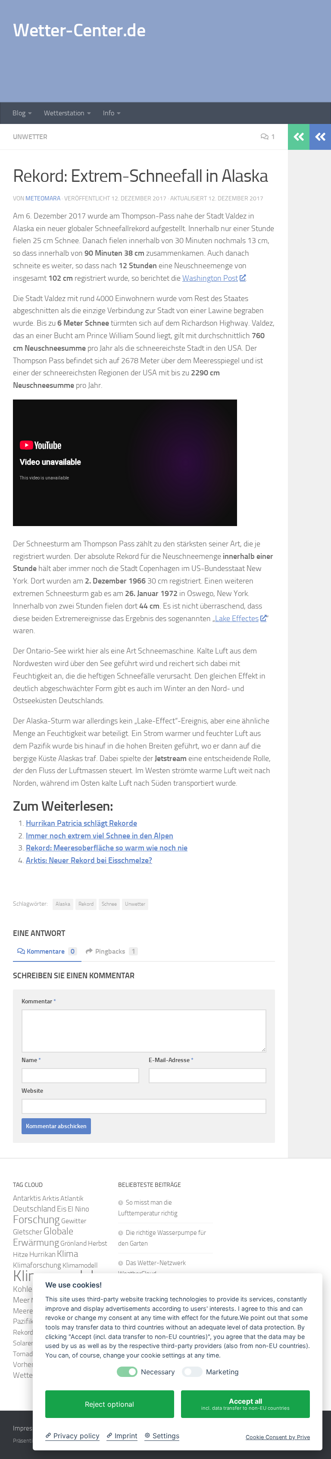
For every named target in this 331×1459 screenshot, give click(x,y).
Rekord (86, 904)
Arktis (50, 1198)
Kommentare (51, 951)
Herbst (97, 1243)
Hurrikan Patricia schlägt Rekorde (81, 823)
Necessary (158, 1372)
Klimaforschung (37, 1265)
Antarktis (27, 1198)
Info (108, 113)
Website (32, 1090)
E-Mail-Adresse (171, 1060)
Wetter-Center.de (79, 30)
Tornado (24, 1354)
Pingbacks (115, 951)
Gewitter (73, 1221)
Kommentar (39, 1001)
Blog (18, 113)
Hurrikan (42, 1254)
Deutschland (34, 1209)
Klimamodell (80, 1265)
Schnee (109, 904)
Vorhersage (31, 1365)
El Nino (78, 1209)
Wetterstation (64, 113)
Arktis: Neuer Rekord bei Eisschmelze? (89, 860)
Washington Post (210, 278)
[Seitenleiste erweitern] (320, 137)
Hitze (20, 1254)
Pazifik (23, 1321)
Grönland (73, 1243)
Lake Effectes (237, 618)
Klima (67, 1253)
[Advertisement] (161, 67)
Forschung (36, 1219)
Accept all (245, 1404)
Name (31, 1060)
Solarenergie (31, 1343)
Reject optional (109, 1404)
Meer (21, 1300)
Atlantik (72, 1198)
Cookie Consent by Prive (278, 1437)
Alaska (63, 904)
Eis (61, 1209)
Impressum (28, 1428)
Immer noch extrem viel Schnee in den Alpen (99, 836)
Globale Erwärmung (43, 1237)
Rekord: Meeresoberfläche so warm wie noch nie (106, 848)
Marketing (222, 1372)
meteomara (42, 198)
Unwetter (30, 137)
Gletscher (27, 1231)
